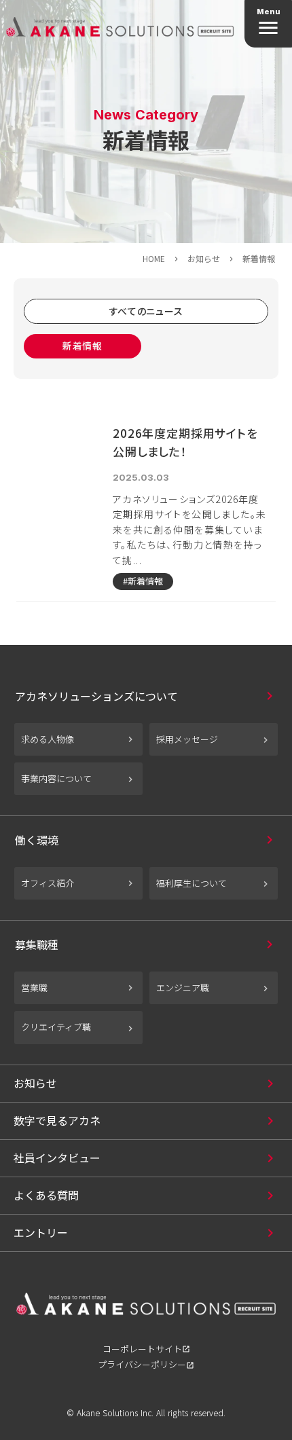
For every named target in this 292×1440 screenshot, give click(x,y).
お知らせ (203, 258)
